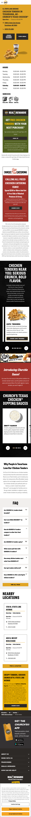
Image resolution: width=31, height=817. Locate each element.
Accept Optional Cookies (15, 814)
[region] (15, 800)
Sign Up (15, 138)
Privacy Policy (12, 801)
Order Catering (16, 613)
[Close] (29, 785)
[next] (26, 348)
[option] (18, 325)
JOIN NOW (15, 783)
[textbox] (15, 123)
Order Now (15, 208)
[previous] (7, 348)
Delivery (11, 102)
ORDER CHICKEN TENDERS (9, 36)
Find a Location (15, 666)
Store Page (8, 613)
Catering (16, 102)
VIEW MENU (22, 36)
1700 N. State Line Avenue (13, 608)
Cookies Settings (15, 804)
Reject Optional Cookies (15, 809)
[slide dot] (12, 348)
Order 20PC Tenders (17, 338)
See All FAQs (15, 584)
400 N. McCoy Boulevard (11, 639)
